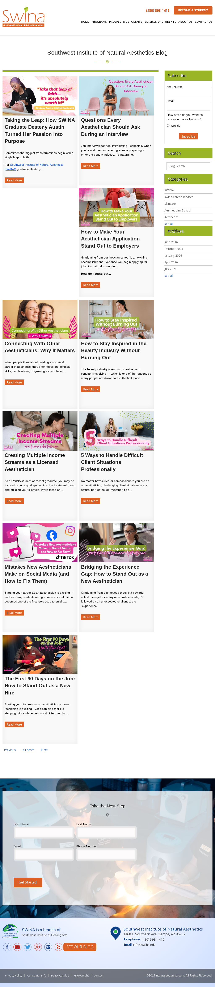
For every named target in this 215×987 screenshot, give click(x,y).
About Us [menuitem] (185, 22)
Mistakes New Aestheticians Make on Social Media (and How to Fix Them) (38, 574)
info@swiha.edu (144, 944)
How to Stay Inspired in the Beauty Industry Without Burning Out (113, 350)
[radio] (188, 125)
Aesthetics (171, 217)
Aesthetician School (177, 210)
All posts (28, 750)
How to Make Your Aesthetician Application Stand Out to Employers (110, 239)
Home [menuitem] (85, 22)
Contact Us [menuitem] (203, 22)
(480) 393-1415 (157, 10)
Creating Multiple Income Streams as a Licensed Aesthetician (35, 462)
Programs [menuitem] (99, 22)
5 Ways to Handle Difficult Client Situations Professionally (112, 462)
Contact (98, 975)
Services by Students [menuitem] (160, 22)
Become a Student (193, 10)
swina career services (178, 197)
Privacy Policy (13, 975)
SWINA (169, 190)
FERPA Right (81, 975)
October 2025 (173, 249)
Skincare (170, 204)
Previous (10, 750)
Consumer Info (36, 975)
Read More (14, 180)
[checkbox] (188, 125)
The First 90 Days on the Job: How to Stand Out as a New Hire (40, 686)
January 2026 (173, 255)
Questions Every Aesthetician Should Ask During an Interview (110, 127)
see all (168, 224)
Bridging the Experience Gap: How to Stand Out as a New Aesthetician (114, 574)
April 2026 (171, 262)
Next (44, 750)
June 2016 (171, 242)
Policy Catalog (60, 975)
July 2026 (170, 269)
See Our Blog (80, 946)
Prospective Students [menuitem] (125, 22)
